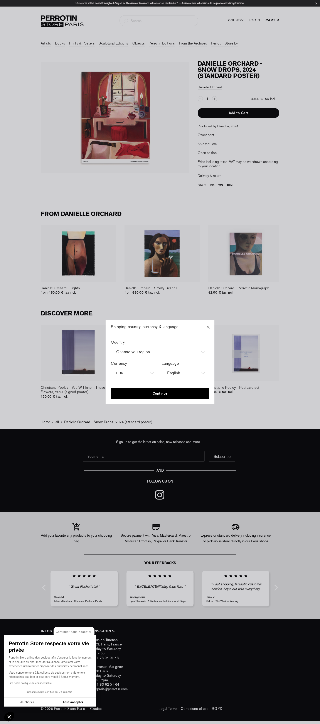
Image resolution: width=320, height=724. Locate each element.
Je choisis (27, 702)
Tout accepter (73, 702)
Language (170, 363)
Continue (160, 393)
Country (118, 342)
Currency (119, 363)
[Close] (212, 329)
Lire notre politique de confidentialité (30, 683)
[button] (9, 716)
